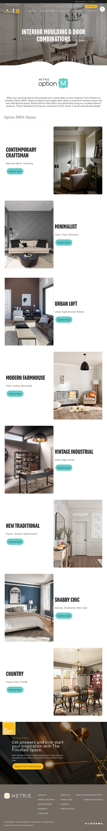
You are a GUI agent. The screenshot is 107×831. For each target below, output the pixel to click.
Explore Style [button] (15, 171)
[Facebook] (94, 823)
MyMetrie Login (91, 6)
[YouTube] (99, 823)
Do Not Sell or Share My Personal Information (18, 825)
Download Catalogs (92, 799)
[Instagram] (88, 823)
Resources (42, 809)
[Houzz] (102, 823)
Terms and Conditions (22, 822)
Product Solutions (46, 799)
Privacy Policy (35, 822)
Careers (70, 6)
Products (42, 795)
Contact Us (80, 6)
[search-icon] (102, 9)
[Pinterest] (91, 823)
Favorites (61, 6)
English (92, 1)
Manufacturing (45, 804)
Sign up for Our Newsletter (88, 795)
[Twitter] (86, 823)
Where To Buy (66, 799)
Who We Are (43, 813)
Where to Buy (48, 6)
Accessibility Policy (47, 822)
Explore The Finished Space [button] (28, 766)
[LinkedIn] (96, 823)
